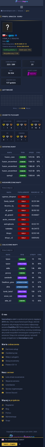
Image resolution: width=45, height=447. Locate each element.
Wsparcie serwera (12, 381)
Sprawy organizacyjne (14, 389)
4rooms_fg (8, 206)
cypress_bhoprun (9, 197)
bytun (8, 259)
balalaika (9, 229)
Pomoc (8, 413)
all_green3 (9, 215)
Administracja (11, 417)
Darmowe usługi (12, 349)
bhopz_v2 (9, 238)
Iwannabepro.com (9, 11)
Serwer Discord (11, 393)
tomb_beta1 (8, 291)
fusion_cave (10, 157)
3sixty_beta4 (9, 201)
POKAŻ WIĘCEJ (7, 188)
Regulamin (10, 405)
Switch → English (9, 444)
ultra (8, 287)
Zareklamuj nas (11, 353)
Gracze (20, 11)
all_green (9, 210)
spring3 (9, 175)
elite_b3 (8, 301)
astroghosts (9, 224)
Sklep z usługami (12, 357)
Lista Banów (10, 385)
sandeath (8, 277)
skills (8, 268)
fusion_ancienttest (9, 162)
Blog (7, 409)
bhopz (8, 233)
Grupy (8, 421)
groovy (8, 273)
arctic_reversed (9, 219)
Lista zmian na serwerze (15, 377)
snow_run (8, 296)
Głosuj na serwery (12, 361)
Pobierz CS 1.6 (11, 365)
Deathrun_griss (8, 282)
